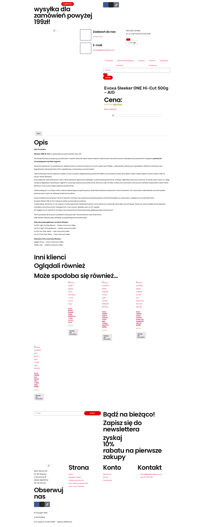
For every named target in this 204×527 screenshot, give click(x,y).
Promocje (119, 65)
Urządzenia (164, 61)
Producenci (153, 65)
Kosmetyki (109, 61)
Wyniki (107, 78)
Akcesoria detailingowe (125, 61)
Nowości (152, 61)
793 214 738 (97, 37)
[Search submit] (105, 74)
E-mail (97, 45)
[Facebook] (105, 4)
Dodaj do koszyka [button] (73, 332)
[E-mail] (85, 48)
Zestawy (141, 61)
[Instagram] (111, 4)
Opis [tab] (38, 133)
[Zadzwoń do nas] (85, 35)
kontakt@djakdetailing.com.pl (103, 50)
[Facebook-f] (36, 504)
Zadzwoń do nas (104, 32)
